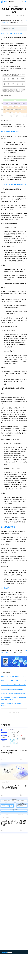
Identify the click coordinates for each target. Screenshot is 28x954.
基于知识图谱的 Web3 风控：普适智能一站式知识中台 (13, 677)
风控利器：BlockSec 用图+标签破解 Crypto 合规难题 (13, 681)
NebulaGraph (6, 759)
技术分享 (11, 712)
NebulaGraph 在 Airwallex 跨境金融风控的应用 (12, 689)
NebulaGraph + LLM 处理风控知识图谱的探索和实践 (13, 693)
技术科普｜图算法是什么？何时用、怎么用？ (11, 33)
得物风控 (8, 15)
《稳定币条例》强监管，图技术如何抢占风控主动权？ (13, 685)
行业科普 (17, 712)
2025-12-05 (21, 15)
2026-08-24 (24, 759)
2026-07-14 (24, 830)
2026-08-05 (24, 794)
